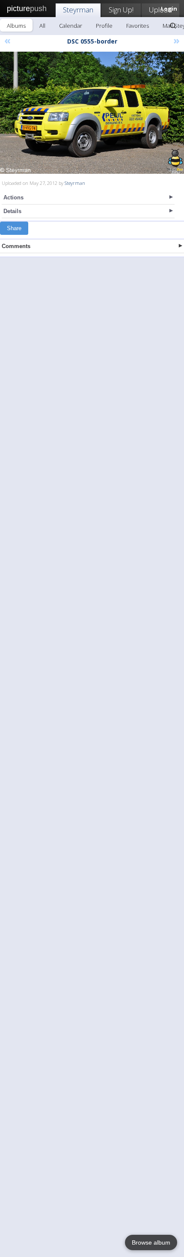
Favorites (137, 25)
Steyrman (78, 10)
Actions (13, 197)
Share (14, 228)
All (42, 25)
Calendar (70, 25)
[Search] (173, 25)
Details (12, 211)
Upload (160, 10)
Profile (104, 25)
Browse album (151, 1242)
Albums (16, 25)
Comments (16, 246)
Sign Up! (121, 10)
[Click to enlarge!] (92, 113)
